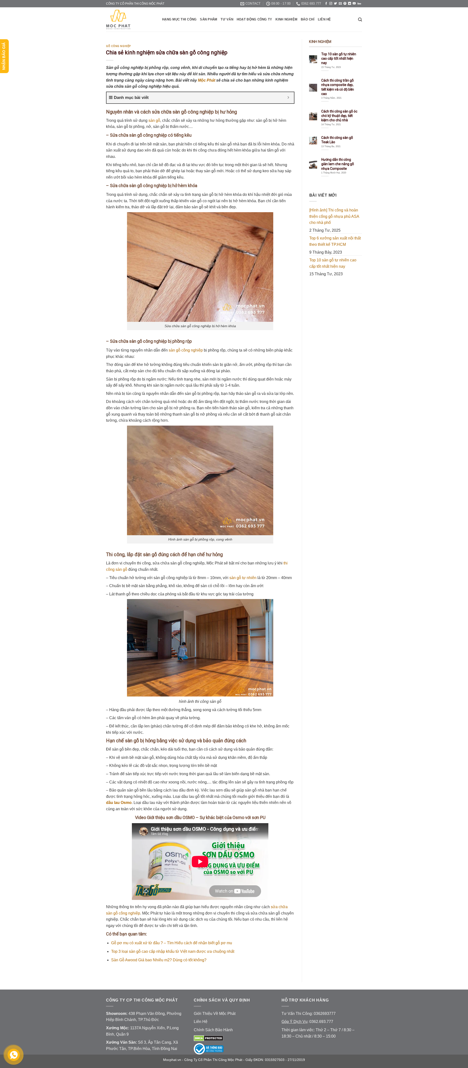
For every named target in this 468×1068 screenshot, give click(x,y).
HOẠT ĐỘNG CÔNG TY (254, 19)
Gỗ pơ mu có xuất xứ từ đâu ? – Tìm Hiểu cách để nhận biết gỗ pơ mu (171, 943)
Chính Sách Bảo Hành (213, 1030)
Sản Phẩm (208, 19)
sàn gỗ (154, 120)
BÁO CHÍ (307, 19)
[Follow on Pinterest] (344, 3)
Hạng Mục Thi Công (179, 19)
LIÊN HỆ (324, 19)
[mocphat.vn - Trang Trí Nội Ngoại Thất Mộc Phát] (130, 19)
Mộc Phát (206, 80)
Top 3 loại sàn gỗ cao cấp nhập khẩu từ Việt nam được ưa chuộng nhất (172, 951)
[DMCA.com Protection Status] (208, 1038)
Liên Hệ (200, 1022)
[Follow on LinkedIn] (349, 3)
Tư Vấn (227, 19)
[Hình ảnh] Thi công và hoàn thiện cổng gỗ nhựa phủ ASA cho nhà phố (334, 216)
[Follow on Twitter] (335, 3)
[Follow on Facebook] (326, 3)
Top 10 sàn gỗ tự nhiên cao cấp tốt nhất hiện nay (332, 263)
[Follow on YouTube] (354, 3)
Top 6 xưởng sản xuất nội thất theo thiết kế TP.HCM (335, 241)
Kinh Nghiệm (286, 19)
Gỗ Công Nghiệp (118, 46)
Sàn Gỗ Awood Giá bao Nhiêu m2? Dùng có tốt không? (158, 960)
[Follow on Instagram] (330, 3)
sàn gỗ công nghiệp (186, 350)
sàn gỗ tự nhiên (242, 578)
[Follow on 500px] (359, 3)
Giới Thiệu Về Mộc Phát (214, 1013)
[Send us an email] (340, 3)
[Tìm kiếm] (360, 19)
